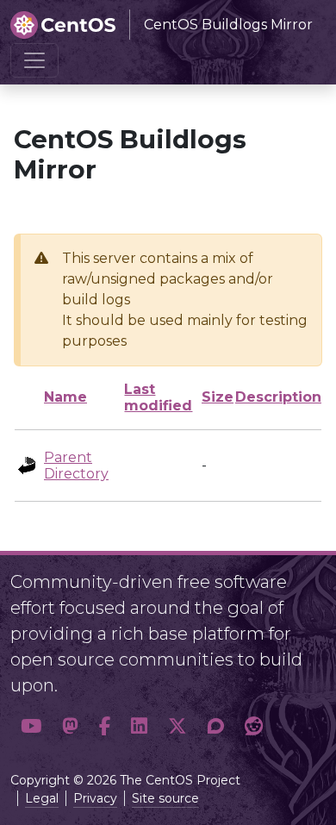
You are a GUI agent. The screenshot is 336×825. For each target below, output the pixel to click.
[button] (31, 726)
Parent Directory (76, 465)
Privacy (95, 798)
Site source (165, 798)
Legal (42, 798)
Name (65, 397)
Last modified (158, 397)
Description (278, 397)
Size (217, 397)
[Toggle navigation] (34, 60)
